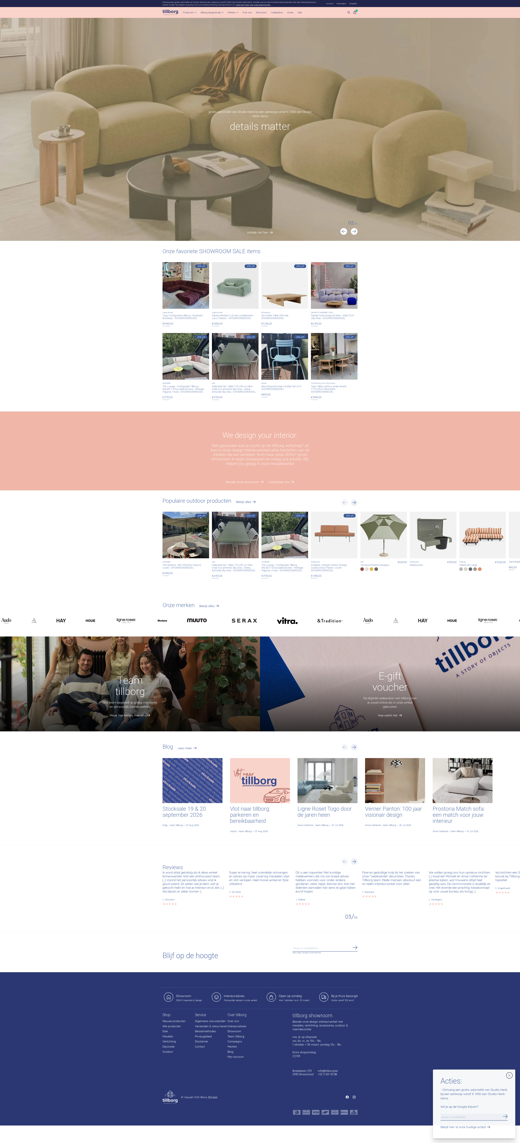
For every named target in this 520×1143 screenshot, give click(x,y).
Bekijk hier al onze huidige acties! (463, 1127)
